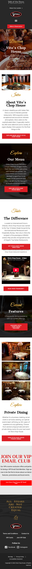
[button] (16, 21)
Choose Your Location (15, 8)
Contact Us (25, 533)
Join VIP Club (21, 537)
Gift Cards (9, 537)
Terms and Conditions (10, 533)
